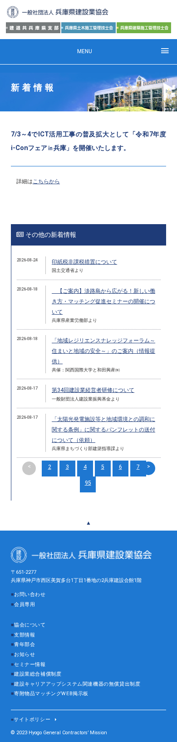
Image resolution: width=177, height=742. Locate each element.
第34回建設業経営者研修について (93, 390)
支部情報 (24, 635)
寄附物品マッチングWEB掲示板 (51, 694)
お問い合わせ (30, 594)
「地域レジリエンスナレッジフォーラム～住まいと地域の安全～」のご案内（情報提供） (103, 351)
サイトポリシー (32, 719)
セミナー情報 (30, 664)
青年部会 (24, 644)
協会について (30, 625)
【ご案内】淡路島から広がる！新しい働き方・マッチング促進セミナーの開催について (103, 301)
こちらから (46, 181)
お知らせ (24, 654)
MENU (84, 51)
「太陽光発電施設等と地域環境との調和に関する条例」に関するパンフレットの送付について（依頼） (103, 429)
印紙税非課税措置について (84, 262)
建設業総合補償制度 (37, 674)
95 (88, 483)
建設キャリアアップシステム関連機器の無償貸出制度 (77, 684)
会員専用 (24, 604)
